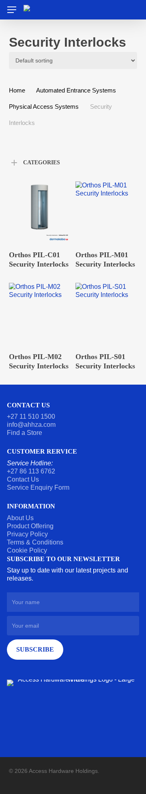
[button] (11, 10)
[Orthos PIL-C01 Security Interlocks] (39, 212)
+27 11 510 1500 (31, 416)
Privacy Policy (27, 534)
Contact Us (23, 479)
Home (17, 90)
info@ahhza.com (31, 424)
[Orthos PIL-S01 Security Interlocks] (106, 313)
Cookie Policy (27, 550)
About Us (20, 517)
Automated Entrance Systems (76, 90)
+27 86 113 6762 (32, 471)
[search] (131, 10)
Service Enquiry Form (38, 487)
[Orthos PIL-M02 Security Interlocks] (39, 313)
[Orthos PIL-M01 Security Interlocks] (106, 212)
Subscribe (35, 649)
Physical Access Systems (44, 106)
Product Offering (30, 526)
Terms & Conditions (35, 542)
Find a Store (24, 432)
